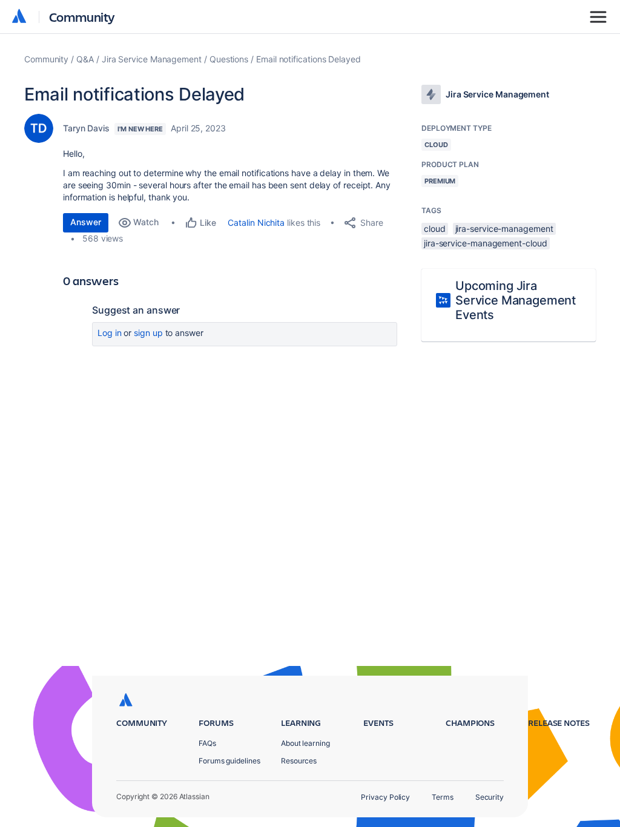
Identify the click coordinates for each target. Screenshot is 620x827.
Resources (299, 760)
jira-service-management (504, 228)
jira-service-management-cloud (485, 243)
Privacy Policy (385, 797)
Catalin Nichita (256, 222)
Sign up (148, 333)
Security (489, 797)
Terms (442, 797)
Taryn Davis (86, 128)
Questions (228, 59)
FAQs (207, 743)
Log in (109, 333)
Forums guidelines (229, 760)
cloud (435, 228)
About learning (305, 743)
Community (82, 16)
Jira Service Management (152, 59)
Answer (85, 222)
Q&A (85, 59)
